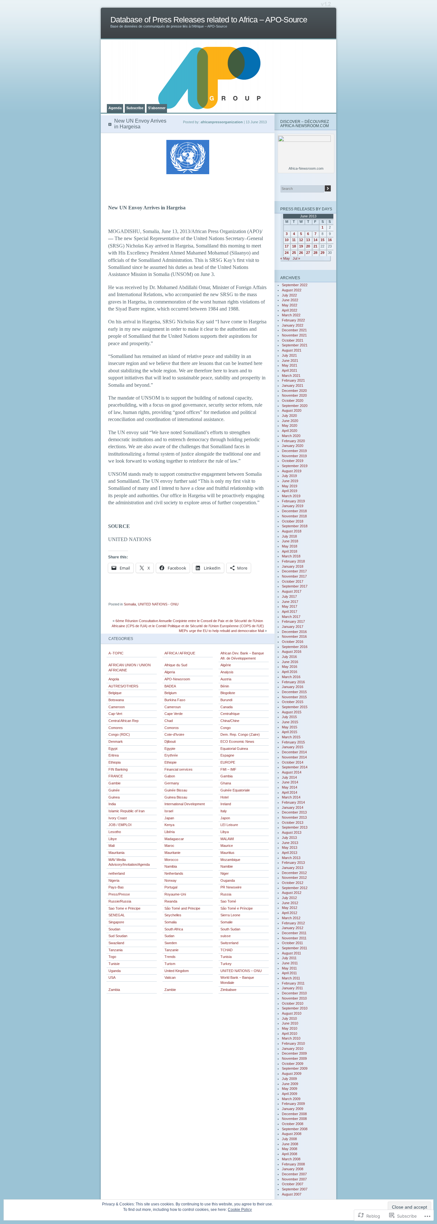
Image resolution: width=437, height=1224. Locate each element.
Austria (225, 679)
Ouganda (227, 880)
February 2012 (293, 923)
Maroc (169, 845)
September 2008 (294, 1129)
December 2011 (294, 933)
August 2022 (291, 290)
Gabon (169, 776)
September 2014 (294, 767)
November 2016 (294, 636)
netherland (116, 873)
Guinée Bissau (175, 790)
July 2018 (289, 536)
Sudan (169, 936)
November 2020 (294, 395)
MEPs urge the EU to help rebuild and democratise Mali (221, 631)
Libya (224, 832)
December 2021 (294, 330)
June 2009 (290, 1084)
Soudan (114, 929)
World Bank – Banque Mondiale (237, 980)
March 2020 (291, 436)
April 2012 (289, 913)
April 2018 (289, 551)
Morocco (171, 860)
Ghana (225, 783)
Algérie (225, 665)
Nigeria (113, 880)
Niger (224, 873)
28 (315, 253)
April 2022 (289, 310)
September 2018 (294, 526)
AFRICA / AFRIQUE (179, 653)
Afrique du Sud (175, 665)
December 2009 (294, 1053)
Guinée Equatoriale (235, 790)
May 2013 (289, 847)
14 (315, 240)
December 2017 (294, 571)
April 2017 (289, 611)
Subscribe (134, 108)
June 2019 (290, 481)
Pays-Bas (116, 887)
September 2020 (294, 406)
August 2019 (291, 471)
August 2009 (291, 1073)
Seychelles (172, 915)
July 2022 (289, 295)
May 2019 (289, 486)
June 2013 (290, 843)
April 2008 (289, 1154)
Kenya (169, 825)
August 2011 (291, 953)
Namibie (226, 866)
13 (308, 240)
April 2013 (289, 853)
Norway (170, 880)
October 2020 (292, 400)
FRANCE (115, 776)
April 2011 (289, 973)
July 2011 (289, 958)
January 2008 (292, 1169)
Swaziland (116, 943)
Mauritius (227, 853)
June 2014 (290, 782)
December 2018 (294, 511)
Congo (225, 728)
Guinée (114, 790)
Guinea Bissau (175, 797)
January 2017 (292, 626)
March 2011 (291, 978)
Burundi (226, 700)
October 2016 (292, 642)
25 (294, 253)
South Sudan (230, 929)
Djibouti (170, 741)
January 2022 (292, 325)
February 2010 (293, 1043)
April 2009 (289, 1094)
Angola (113, 679)
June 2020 (290, 421)
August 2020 (291, 410)
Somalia (130, 604)
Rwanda (170, 901)
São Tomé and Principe (182, 908)
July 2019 (289, 476)
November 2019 (294, 456)
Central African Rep (123, 721)
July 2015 (289, 717)
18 (294, 246)
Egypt (112, 748)
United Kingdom (176, 971)
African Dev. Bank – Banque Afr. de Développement (242, 655)
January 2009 (292, 1109)
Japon (225, 818)
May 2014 (289, 787)
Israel (168, 811)
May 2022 (289, 305)
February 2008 (293, 1164)
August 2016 (291, 651)
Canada (226, 707)
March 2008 (291, 1159)
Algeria (169, 672)
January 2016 (292, 687)
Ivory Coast (117, 818)
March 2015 (291, 737)
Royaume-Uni (175, 894)
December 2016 (294, 632)
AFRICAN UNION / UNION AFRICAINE (129, 667)
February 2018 (293, 561)
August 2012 (291, 893)
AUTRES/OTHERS (123, 686)
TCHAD (226, 950)
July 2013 (289, 837)
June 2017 (290, 602)
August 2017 (291, 591)
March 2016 (291, 677)
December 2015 (294, 692)
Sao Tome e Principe (124, 908)
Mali (111, 845)
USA (111, 977)
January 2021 (292, 385)
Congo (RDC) (119, 734)
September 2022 (294, 285)
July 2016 (289, 657)
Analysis (227, 672)
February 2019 (293, 501)
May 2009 (289, 1088)
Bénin (224, 686)
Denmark (115, 741)
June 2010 (290, 1023)
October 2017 (292, 581)
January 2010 (292, 1048)
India (112, 804)
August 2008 (291, 1134)
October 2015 (292, 702)
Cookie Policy (240, 1209)
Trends (170, 957)
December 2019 (294, 451)
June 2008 (290, 1144)
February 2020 (293, 441)
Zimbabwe (228, 990)
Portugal (170, 887)
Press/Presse (119, 894)
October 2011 (292, 943)
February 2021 (293, 380)
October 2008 (292, 1124)
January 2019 (292, 506)
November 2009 (294, 1058)
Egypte (169, 748)
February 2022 (293, 320)
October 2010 (292, 1003)
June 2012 (290, 903)
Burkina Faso (174, 700)
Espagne (227, 755)
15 (322, 240)
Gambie (114, 783)
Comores (115, 728)
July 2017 (289, 596)
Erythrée (171, 755)
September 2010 (294, 1008)
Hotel (224, 797)
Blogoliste (227, 693)
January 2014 (292, 807)
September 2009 (294, 1068)
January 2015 (292, 747)
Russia (225, 894)
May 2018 (289, 546)
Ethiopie (170, 762)
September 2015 (294, 707)
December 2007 (294, 1174)
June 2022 (290, 300)
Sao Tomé (228, 901)
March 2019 (291, 496)
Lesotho (114, 832)
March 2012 (291, 918)
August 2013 (291, 832)
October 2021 (292, 340)
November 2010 (294, 998)
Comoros (171, 728)
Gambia (226, 776)
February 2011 (293, 983)
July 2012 (289, 898)
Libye (112, 839)
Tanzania (115, 950)
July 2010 (289, 1018)
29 (322, 253)
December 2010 (294, 993)
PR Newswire (231, 887)
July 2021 (289, 355)
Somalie (226, 922)
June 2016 (290, 662)
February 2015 (293, 742)
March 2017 (291, 617)
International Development (184, 804)
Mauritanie (172, 853)
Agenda (115, 108)
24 (287, 253)
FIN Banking (118, 769)
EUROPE (227, 762)
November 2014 (294, 757)
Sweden (170, 943)
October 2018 (292, 521)
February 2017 (293, 621)
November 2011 (294, 938)
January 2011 (292, 988)
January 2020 (292, 446)
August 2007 (291, 1194)
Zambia (114, 990)
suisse (225, 936)
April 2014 (289, 792)
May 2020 (289, 425)
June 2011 (290, 963)
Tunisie (114, 964)
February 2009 (293, 1104)
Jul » (296, 258)
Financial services (178, 769)
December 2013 (294, 812)
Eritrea (113, 755)
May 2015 (289, 727)
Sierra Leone (230, 915)
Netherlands (173, 873)
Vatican (170, 977)
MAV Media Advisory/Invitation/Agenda (129, 862)
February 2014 (293, 802)
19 (301, 246)
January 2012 (292, 928)
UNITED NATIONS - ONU (158, 604)
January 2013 (292, 868)
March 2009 (291, 1099)
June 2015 (290, 722)
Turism (169, 964)
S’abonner (156, 108)
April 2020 (289, 431)
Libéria (169, 832)
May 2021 (289, 365)
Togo (112, 957)
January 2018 (292, 566)
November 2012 (294, 877)
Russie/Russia (119, 901)
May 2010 (289, 1028)
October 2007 (292, 1184)
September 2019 (294, 466)
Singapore (116, 922)
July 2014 (289, 777)
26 (301, 253)
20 (308, 246)
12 (301, 240)
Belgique (115, 693)
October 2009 (292, 1064)
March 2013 (291, 858)
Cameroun (172, 707)
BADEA (170, 686)
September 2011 (294, 948)
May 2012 (289, 908)
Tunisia (226, 957)
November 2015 (294, 697)
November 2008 (294, 1119)
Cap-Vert (115, 714)
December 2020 (294, 391)
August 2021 (291, 350)
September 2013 (294, 827)
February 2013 (293, 862)
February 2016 (293, 682)
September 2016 (294, 647)
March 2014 (291, 797)
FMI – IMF (228, 769)
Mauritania (116, 853)
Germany (171, 783)
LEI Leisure (229, 825)
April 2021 (289, 370)
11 (294, 240)
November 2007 (294, 1179)
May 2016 (289, 667)
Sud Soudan (117, 936)
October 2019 (292, 461)
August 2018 (291, 531)
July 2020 (289, 415)
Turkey (226, 964)
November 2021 (294, 335)
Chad (168, 721)
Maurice (226, 845)
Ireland (225, 804)
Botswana (116, 700)
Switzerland (229, 943)
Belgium (170, 693)
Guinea (114, 797)
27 (308, 253)
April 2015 (289, 732)
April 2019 (289, 491)
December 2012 (294, 873)
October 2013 (292, 822)
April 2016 (289, 672)
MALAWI (227, 839)
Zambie (170, 990)
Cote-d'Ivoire (174, 734)
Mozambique (230, 860)
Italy (223, 811)
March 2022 (291, 315)
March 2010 (291, 1038)
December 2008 (294, 1114)
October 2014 (292, 762)
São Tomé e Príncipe (236, 908)
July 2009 (289, 1079)
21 (315, 246)
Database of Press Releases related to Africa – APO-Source (208, 19)
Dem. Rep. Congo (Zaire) (240, 734)
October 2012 (292, 883)
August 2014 (291, 772)
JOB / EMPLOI (119, 825)
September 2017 (294, 586)
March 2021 (291, 375)
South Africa (173, 929)
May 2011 (289, 968)
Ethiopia (114, 762)
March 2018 (291, 556)
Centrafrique (230, 714)
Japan (169, 818)
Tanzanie (171, 950)
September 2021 (294, 345)
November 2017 (294, 576)
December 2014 (294, 752)
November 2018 (294, 516)
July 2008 (289, 1139)
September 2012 (294, 888)
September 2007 (294, 1189)
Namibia (170, 866)
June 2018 (290, 541)
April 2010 (289, 1033)
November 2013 (294, 817)
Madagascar (174, 839)
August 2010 (291, 1013)
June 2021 (290, 360)
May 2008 (289, 1149)
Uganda (114, 971)
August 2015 (291, 712)
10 (287, 240)
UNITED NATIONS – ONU (241, 971)
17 (287, 246)
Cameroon (116, 707)
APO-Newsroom (177, 679)
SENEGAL (116, 915)
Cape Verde (173, 714)
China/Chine (229, 721)
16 (330, 240)
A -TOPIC (115, 653)
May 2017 (289, 606)
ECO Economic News (237, 741)
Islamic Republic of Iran (126, 811)
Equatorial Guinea (234, 748)
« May (285, 258)
